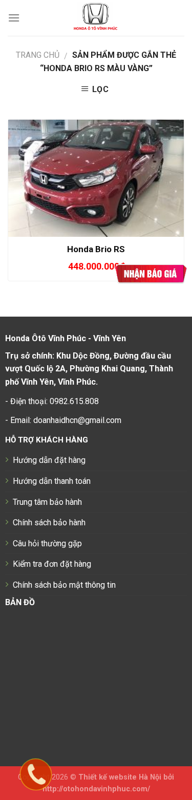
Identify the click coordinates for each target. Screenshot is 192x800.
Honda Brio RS (96, 249)
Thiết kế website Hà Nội (119, 777)
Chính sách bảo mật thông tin (64, 585)
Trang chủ (37, 55)
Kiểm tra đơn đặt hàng (52, 564)
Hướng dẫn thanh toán (52, 481)
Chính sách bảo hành (49, 522)
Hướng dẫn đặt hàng (49, 460)
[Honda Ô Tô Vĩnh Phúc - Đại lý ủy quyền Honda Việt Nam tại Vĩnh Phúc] (96, 18)
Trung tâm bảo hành (47, 502)
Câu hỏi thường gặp (47, 543)
